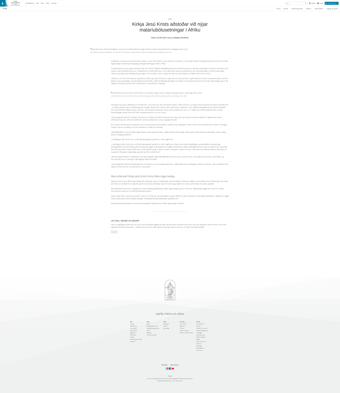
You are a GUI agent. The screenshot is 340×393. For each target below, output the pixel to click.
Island (5, 8)
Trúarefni (114, 231)
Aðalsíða (278, 8)
